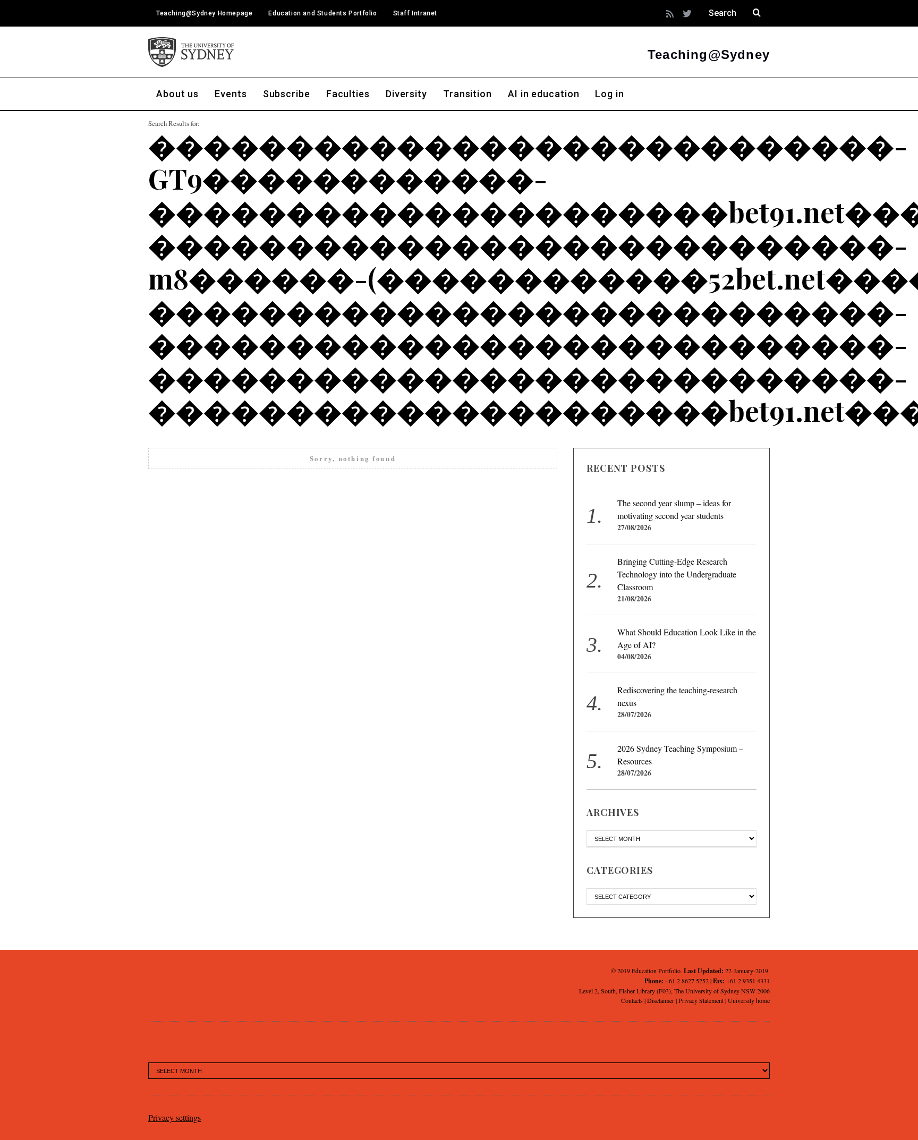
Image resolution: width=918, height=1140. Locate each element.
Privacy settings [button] (174, 1117)
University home (749, 1000)
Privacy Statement (701, 1000)
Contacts (632, 1000)
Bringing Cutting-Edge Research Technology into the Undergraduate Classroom (676, 574)
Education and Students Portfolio (322, 13)
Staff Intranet (415, 13)
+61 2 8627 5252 (687, 980)
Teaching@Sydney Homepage (204, 13)
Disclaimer (660, 1000)
